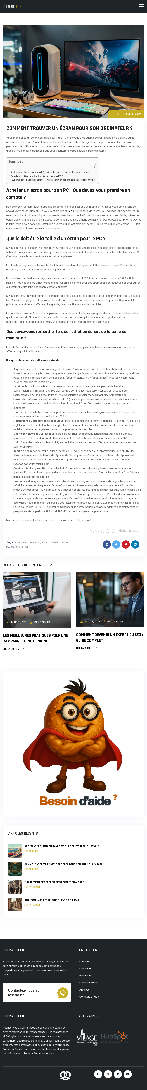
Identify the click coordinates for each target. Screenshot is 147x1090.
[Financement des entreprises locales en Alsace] (15, 887)
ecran (18, 542)
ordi (12, 546)
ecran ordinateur (51, 542)
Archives (84, 989)
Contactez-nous (89, 996)
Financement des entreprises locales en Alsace (54, 882)
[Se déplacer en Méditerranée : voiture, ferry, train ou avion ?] (15, 851)
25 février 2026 (32, 887)
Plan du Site (86, 975)
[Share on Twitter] (116, 544)
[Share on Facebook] (107, 544)
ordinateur (22, 546)
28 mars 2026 (31, 869)
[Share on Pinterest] (126, 544)
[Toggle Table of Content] (91, 167)
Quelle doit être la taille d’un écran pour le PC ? (37, 176)
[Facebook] (98, 1074)
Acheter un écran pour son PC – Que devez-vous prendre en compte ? (50, 172)
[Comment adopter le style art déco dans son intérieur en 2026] (15, 869)
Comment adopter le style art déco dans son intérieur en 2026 (63, 864)
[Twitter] (108, 1074)
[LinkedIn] (118, 1074)
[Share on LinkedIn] (135, 544)
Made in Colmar (88, 982)
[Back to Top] (139, 1084)
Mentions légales (44, 1053)
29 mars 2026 (31, 851)
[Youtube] (128, 1074)
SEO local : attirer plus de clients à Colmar (51, 900)
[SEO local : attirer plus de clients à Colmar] (15, 904)
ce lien (68, 211)
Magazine (85, 968)
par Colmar (42, 622)
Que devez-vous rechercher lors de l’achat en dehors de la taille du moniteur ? (55, 180)
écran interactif (31, 542)
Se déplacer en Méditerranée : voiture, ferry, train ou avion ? (61, 846)
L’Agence (84, 961)
